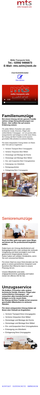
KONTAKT (6, 386)
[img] (24, 4)
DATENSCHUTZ (19, 386)
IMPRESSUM (33, 386)
